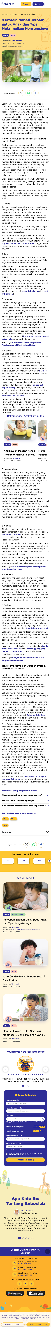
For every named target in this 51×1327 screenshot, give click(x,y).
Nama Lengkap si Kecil (14, 1135)
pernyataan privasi (36, 1153)
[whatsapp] (29, 93)
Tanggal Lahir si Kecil (13, 1143)
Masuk (26, 4)
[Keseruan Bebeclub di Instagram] (19, 1283)
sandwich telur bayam (13, 396)
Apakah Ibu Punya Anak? (14, 1131)
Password (9, 1115)
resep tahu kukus (30, 291)
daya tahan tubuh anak (37, 628)
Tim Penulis (17, 40)
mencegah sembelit (11, 534)
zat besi (43, 371)
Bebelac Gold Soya (36, 715)
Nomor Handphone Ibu (14, 1108)
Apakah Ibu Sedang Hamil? (15, 1126)
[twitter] (21, 93)
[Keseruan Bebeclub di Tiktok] (31, 1283)
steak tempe (27, 243)
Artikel (14, 14)
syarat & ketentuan (15, 1154)
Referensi (6, 832)
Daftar (38, 4)
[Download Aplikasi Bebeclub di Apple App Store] (36, 1293)
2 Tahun (32, 14)
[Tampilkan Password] (42, 1119)
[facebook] (36, 93)
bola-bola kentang (32, 336)
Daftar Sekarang (25, 1160)
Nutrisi (23, 14)
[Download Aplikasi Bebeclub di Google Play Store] (15, 1293)
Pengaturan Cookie (12, 1324)
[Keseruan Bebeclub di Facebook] (25, 1283)
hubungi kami (40, 1317)
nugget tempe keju (11, 243)
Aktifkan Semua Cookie (38, 1324)
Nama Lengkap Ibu (12, 1100)
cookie (27, 1154)
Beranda (5, 14)
